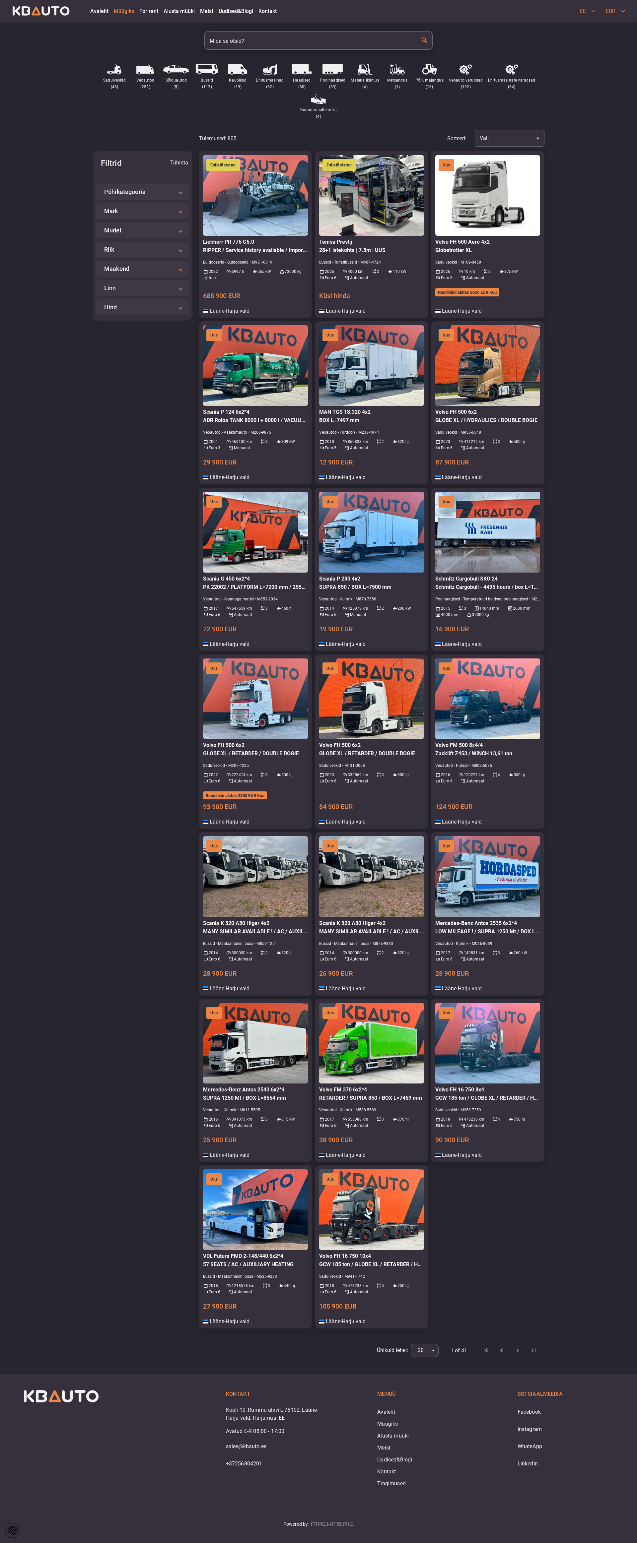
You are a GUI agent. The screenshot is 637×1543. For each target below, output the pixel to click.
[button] (142, 192)
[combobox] (509, 138)
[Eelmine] (502, 1350)
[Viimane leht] (533, 1350)
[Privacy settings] (12, 1530)
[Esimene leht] (486, 1350)
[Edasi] (518, 1350)
